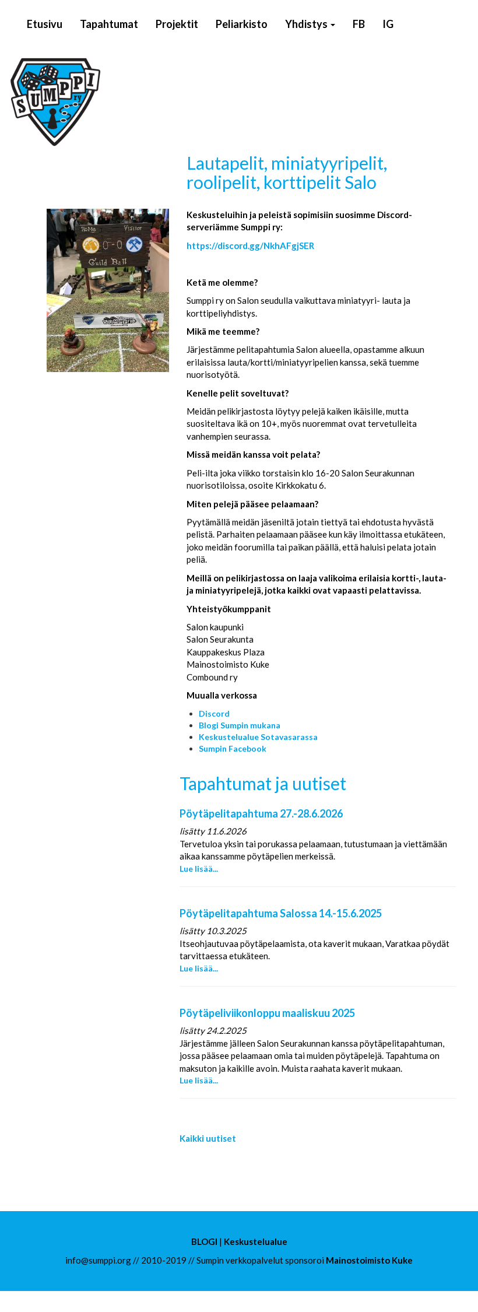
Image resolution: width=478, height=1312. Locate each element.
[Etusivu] (125, 102)
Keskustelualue (255, 1241)
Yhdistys (307, 23)
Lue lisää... (199, 869)
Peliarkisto (242, 23)
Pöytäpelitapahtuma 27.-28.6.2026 (261, 813)
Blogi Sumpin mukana (239, 725)
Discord (214, 713)
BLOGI (204, 1241)
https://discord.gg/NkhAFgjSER (250, 245)
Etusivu (44, 23)
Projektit (177, 23)
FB (359, 23)
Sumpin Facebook (232, 748)
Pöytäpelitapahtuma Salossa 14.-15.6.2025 (281, 913)
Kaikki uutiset (208, 1138)
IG (387, 23)
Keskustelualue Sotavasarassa (258, 737)
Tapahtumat (109, 23)
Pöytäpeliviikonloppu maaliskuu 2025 (267, 1012)
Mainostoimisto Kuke (369, 1260)
